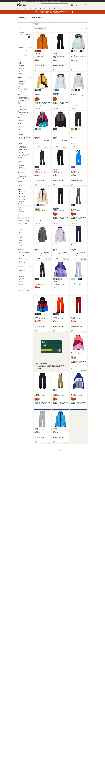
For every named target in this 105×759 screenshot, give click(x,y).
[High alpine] (38, 314)
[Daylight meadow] (83, 51)
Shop (24, 5)
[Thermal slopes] (40, 314)
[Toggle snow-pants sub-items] (18, 52)
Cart (87, 4)
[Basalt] (54, 129)
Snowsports (26, 14)
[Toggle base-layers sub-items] (18, 54)
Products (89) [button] (47, 20)
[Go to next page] (64, 450)
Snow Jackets (23, 50)
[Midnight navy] (72, 51)
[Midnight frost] (40, 90)
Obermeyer (20, 14)
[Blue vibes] (72, 167)
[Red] (74, 167)
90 (86, 28)
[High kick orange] (56, 314)
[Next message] (70, 12)
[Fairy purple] (54, 279)
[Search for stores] (29, 37)
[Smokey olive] (54, 390)
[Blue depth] (56, 279)
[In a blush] (45, 205)
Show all (20, 73)
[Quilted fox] (60, 279)
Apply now (38, 368)
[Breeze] (38, 129)
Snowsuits (22, 55)
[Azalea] (40, 129)
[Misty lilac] (74, 279)
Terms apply (58, 366)
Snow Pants (22, 52)
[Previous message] (32, 12)
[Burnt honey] (36, 90)
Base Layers (22, 53)
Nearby (28, 34)
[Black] (81, 51)
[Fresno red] (40, 51)
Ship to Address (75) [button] (24, 43)
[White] (79, 51)
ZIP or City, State (21, 34)
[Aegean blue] (36, 129)
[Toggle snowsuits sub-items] (18, 56)
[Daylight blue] (76, 51)
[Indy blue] (38, 90)
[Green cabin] (38, 51)
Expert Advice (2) (57, 20)
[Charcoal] (56, 90)
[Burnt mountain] (36, 51)
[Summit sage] (56, 129)
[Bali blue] (58, 90)
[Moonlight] (72, 90)
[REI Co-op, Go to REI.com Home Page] (19, 4)
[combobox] (54, 4)
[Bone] (74, 51)
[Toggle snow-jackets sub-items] (18, 50)
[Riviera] (79, 279)
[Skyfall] (72, 279)
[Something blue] (58, 279)
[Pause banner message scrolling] (72, 12)
